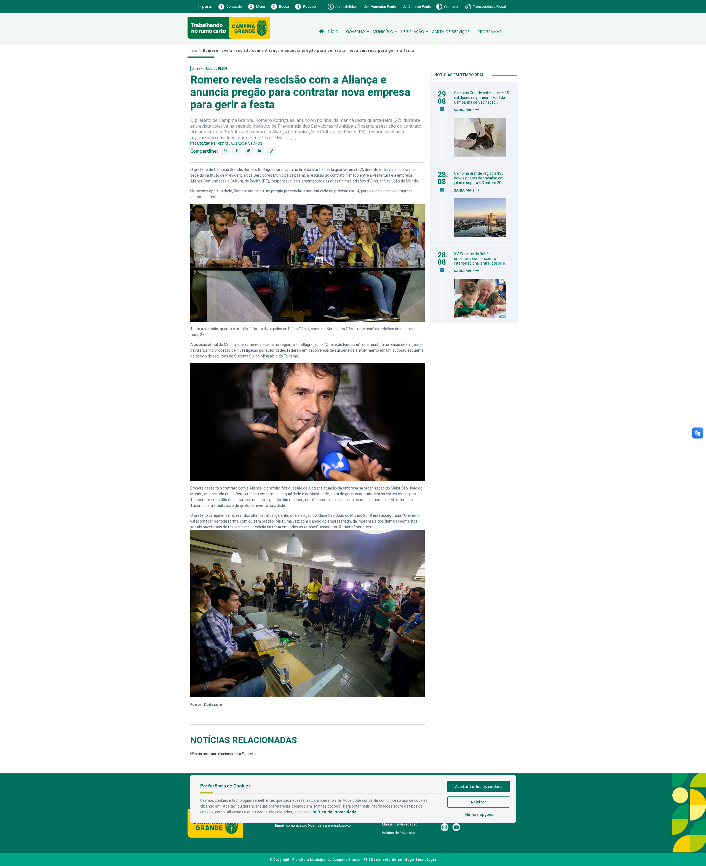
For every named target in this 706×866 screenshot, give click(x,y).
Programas (489, 31)
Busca (281, 6)
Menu (257, 6)
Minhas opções (478, 814)
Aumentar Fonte (383, 6)
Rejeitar (478, 802)
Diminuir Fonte (419, 6)
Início (332, 31)
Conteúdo (231, 6)
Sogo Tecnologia (421, 859)
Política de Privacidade (400, 832)
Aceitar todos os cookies (478, 786)
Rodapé (306, 6)
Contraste (452, 6)
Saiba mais (464, 109)
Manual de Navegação (400, 824)
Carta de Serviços (451, 31)
